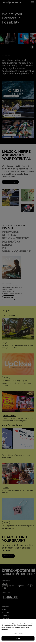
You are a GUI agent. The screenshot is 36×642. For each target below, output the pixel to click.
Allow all (18, 638)
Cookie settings (18, 633)
